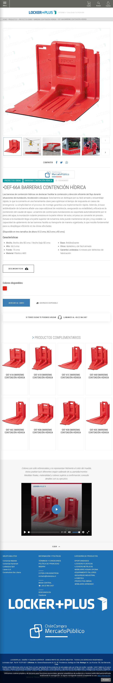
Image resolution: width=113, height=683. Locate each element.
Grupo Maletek (10, 556)
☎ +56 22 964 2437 (46, 585)
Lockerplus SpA (9, 566)
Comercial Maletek (10, 560)
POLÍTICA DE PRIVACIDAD (49, 563)
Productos (13, 19)
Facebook (42, 595)
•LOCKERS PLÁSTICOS (83, 563)
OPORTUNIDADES (81, 560)
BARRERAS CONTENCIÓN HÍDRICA (45, 19)
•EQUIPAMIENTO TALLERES (85, 572)
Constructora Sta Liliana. (12, 572)
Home (5, 19)
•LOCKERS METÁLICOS (83, 566)
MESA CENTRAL (45, 582)
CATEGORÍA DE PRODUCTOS (86, 556)
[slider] (44, 532)
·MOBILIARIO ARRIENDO (84, 584)
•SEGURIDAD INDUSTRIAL (84, 575)
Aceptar (106, 680)
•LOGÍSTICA (79, 578)
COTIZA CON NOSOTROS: (49, 573)
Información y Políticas (50, 556)
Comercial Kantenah (10, 563)
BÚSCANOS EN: (45, 592)
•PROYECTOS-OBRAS (25, 19)
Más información (104, 675)
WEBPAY (42, 566)
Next (105, 152)
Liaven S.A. (7, 569)
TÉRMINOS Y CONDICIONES (50, 560)
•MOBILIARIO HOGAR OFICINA (86, 569)
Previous (105, 140)
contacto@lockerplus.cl (47, 576)
